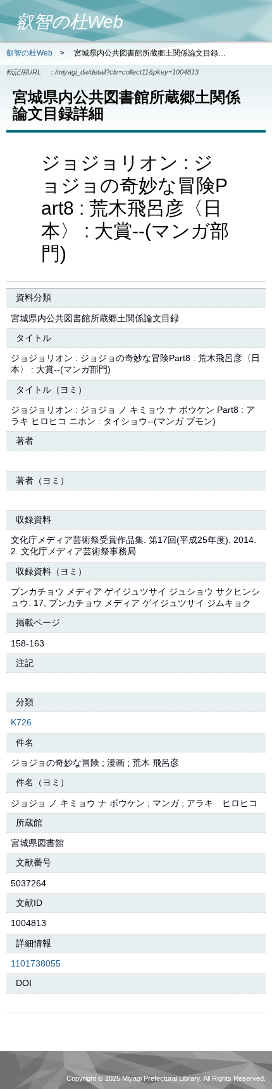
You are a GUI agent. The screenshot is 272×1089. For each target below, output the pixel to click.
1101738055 (36, 963)
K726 (21, 722)
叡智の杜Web (29, 53)
